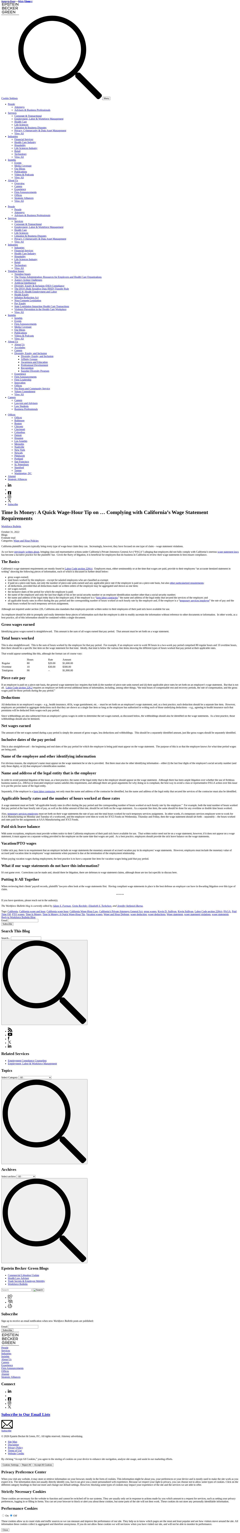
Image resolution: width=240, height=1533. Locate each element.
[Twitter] (9, 501)
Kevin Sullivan (185, 911)
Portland (18, 458)
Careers (18, 186)
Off (15, 1515)
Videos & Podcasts (24, 174)
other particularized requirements (186, 583)
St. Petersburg (21, 464)
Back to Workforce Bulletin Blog (18, 917)
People (11, 104)
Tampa (17, 470)
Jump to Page (8, 1)
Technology (20, 154)
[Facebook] (9, 493)
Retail (17, 151)
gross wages (150, 911)
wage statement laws (228, 551)
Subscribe (13, 504)
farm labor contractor (107, 597)
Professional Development (34, 365)
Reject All (26, 1465)
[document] (120, 1501)
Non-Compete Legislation (27, 300)
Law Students (21, 406)
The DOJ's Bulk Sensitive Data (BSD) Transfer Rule (41, 288)
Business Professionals (26, 409)
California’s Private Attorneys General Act (121, 911)
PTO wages (18, 914)
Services (12, 113)
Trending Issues (16, 271)
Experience (20, 189)
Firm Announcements (25, 192)
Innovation (19, 382)
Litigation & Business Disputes (30, 127)
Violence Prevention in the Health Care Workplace (40, 309)
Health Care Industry (25, 142)
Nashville (19, 447)
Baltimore (19, 420)
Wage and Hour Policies (26, 540)
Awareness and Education (34, 362)
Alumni (12, 476)
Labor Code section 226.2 (19, 687)
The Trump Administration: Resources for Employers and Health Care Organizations (58, 277)
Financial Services (23, 139)
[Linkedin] (9, 485)
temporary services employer (194, 600)
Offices (18, 195)
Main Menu (24, 1)
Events (17, 162)
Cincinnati (19, 429)
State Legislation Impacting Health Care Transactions (41, 306)
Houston (18, 438)
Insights (12, 160)
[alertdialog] (120, 1501)
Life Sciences (21, 124)
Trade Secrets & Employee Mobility (26, 1281)
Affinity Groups (29, 359)
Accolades (19, 347)
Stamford (19, 467)
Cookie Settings (9, 98)
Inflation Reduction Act (26, 297)
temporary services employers (23, 813)
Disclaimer (13, 1444)
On (7, 1515)
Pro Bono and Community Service (32, 388)
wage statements (220, 914)
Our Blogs (19, 168)
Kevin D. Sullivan (167, 911)
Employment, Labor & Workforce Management (38, 118)
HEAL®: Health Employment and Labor (35, 291)
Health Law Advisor (18, 1278)
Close (5, 1530)
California (13, 911)
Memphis (19, 444)
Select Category (9, 1077)
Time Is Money (33, 914)
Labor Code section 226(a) (78, 568)
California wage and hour (32, 911)
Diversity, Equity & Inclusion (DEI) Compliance (39, 285)
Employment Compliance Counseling (27, 1060)
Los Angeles (20, 441)
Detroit (18, 435)
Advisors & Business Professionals (32, 110)
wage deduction (138, 914)
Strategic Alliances (23, 198)
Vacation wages (94, 914)
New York (19, 449)
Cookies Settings (11, 1465)
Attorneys (19, 107)
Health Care (20, 121)
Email (4, 920)
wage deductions (156, 914)
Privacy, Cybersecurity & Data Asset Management (40, 130)
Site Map (12, 1441)
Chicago (18, 426)
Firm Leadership (22, 379)
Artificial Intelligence (25, 282)
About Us (13, 180)
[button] (10, 1297)
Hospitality (20, 145)
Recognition (27, 368)
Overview (19, 183)
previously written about (26, 551)
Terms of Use (15, 1450)
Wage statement (175, 914)
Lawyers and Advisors (26, 403)
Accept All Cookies (43, 1465)
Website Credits (16, 1453)
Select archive (8, 1176)
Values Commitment (24, 391)
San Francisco (21, 461)
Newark (18, 452)
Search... (5, 938)
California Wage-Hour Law (84, 911)
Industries (13, 136)
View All (19, 133)
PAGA (227, 911)
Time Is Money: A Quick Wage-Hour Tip (63, 914)
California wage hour (57, 911)
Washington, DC (23, 473)
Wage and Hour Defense (116, 914)
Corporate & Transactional (28, 115)
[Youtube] (9, 489)
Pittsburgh (19, 455)
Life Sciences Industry (25, 148)
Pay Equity (20, 303)
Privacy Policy (15, 1447)
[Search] (60, 98)
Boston (18, 423)
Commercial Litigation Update (23, 1275)
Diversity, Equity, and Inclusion (30, 353)
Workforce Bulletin (11, 526)
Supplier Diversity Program (35, 371)
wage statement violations (197, 914)
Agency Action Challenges (28, 280)
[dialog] (120, 1462)
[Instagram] (9, 497)
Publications (20, 171)
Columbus (19, 432)
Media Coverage (23, 165)
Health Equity (21, 294)
